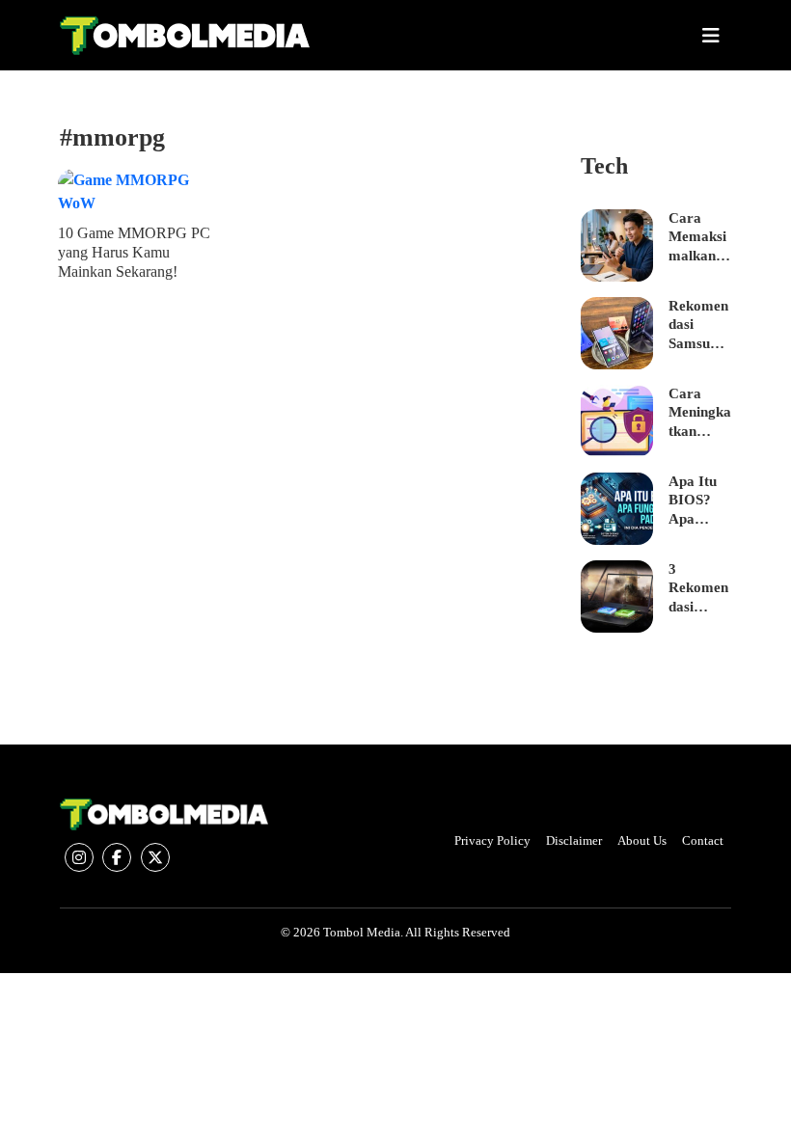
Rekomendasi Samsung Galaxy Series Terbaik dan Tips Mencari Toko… (698, 326)
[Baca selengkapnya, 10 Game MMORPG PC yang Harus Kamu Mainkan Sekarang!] (135, 192)
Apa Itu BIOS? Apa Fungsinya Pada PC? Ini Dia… (696, 501)
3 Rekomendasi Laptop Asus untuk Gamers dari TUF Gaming (698, 589)
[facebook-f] (116, 857)
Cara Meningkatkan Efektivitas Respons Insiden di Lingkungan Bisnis (699, 414)
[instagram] (79, 857)
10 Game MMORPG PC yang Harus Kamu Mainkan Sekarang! (134, 252)
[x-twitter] (155, 857)
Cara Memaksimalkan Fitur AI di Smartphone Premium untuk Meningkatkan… (699, 238)
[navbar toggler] (711, 35)
